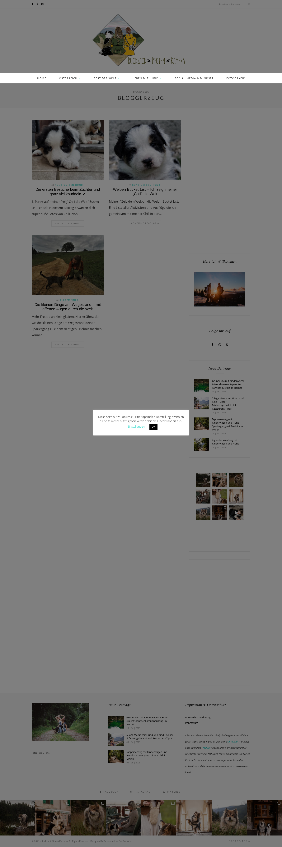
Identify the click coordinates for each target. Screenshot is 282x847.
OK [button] (153, 426)
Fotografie (235, 78)
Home (41, 78)
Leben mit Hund (145, 78)
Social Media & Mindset (194, 78)
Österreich (68, 78)
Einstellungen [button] (136, 426)
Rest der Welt (105, 78)
